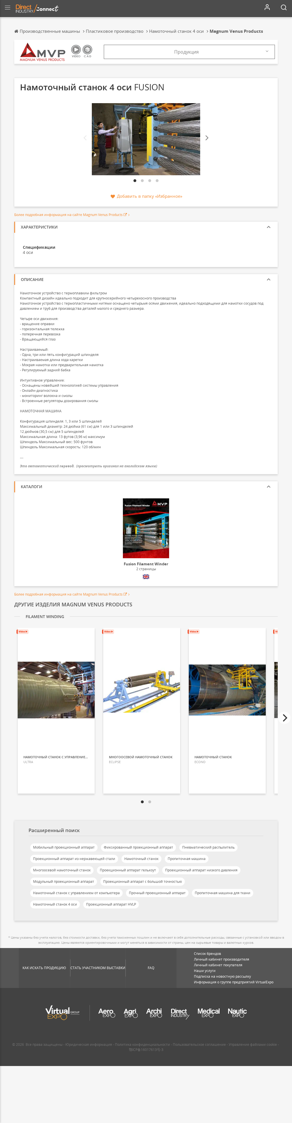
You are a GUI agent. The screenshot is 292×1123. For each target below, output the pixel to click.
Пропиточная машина (187, 858)
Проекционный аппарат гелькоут (128, 870)
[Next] (206, 138)
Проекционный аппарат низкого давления (201, 870)
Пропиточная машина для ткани (222, 892)
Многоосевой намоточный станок (62, 870)
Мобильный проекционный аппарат (64, 847)
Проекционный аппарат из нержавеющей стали (74, 858)
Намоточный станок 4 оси (55, 904)
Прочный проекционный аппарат (157, 892)
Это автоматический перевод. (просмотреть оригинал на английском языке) (88, 466)
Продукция (186, 52)
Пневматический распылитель (208, 847)
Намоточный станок (141, 858)
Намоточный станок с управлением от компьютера (76, 892)
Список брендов (207, 953)
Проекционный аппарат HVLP (111, 904)
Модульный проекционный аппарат (63, 881)
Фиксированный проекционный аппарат (138, 847)
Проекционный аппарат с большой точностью (142, 881)
